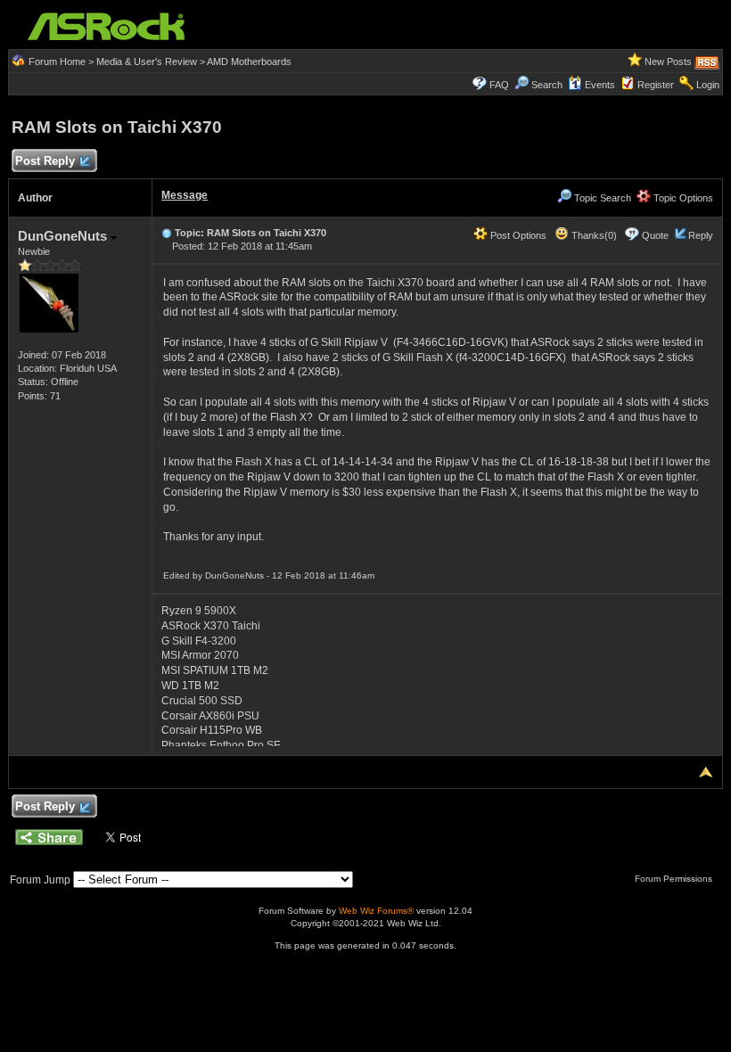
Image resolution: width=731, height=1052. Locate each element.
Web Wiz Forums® (376, 911)
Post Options (517, 235)
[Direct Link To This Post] (166, 232)
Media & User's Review (146, 61)
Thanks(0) (593, 235)
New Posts (668, 61)
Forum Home (57, 61)
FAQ (499, 84)
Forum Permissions (675, 879)
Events (600, 84)
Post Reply (45, 161)
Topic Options (682, 198)
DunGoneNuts (64, 235)
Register (655, 84)
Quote (655, 235)
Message (184, 195)
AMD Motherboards (249, 61)
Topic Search (601, 198)
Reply (700, 235)
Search (547, 84)
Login (707, 84)
